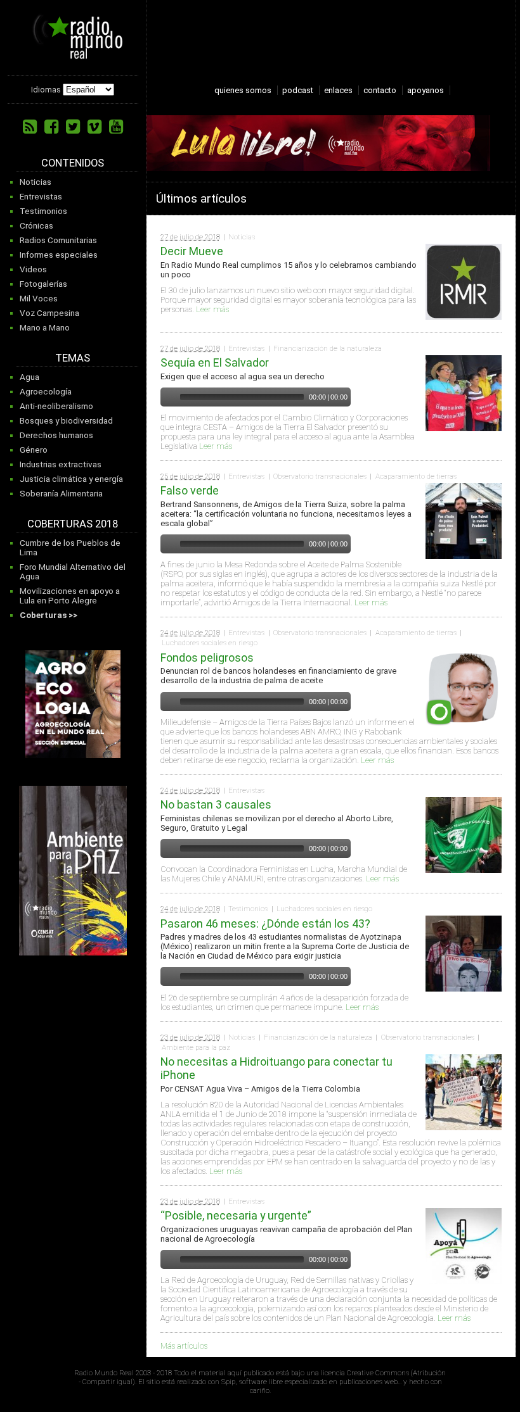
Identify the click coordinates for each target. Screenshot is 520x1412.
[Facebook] (51, 126)
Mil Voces (39, 298)
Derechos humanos (56, 435)
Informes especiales (59, 255)
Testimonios (43, 211)
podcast (297, 90)
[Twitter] (73, 126)
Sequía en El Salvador (214, 362)
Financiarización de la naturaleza (327, 348)
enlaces (338, 90)
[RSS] (30, 126)
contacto (379, 90)
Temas (72, 358)
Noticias (35, 182)
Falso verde (189, 490)
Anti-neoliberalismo (56, 406)
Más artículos (183, 1346)
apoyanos (425, 90)
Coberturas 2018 (72, 524)
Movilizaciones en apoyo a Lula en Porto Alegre (70, 595)
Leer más (212, 309)
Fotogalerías (43, 284)
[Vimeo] (94, 126)
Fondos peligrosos (207, 657)
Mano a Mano (45, 327)
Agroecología (46, 391)
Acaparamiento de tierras (416, 476)
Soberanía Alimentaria (61, 493)
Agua (29, 377)
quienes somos (242, 90)
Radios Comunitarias (58, 240)
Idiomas (46, 89)
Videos (33, 269)
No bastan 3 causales (215, 804)
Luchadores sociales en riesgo (209, 642)
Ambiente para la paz (196, 1047)
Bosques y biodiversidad (66, 420)
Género (34, 450)
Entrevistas (41, 196)
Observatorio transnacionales (320, 476)
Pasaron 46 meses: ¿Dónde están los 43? (265, 923)
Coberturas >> (48, 615)
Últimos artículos (201, 198)
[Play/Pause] (169, 397)
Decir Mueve (191, 251)
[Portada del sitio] (73, 54)
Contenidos (72, 163)
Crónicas (36, 225)
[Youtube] (116, 126)
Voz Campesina (49, 313)
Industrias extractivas (60, 464)
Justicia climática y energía (71, 479)
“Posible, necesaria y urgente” (235, 1215)
